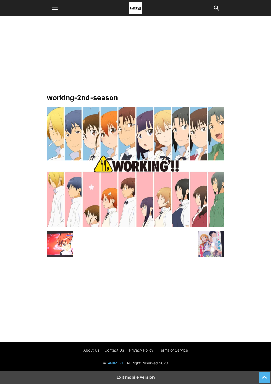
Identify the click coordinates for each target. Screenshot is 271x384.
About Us (91, 350)
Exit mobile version (135, 377)
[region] (135, 57)
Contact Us (114, 350)
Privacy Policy (141, 350)
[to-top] (264, 375)
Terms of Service (173, 350)
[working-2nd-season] (135, 225)
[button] (55, 8)
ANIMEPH (116, 363)
